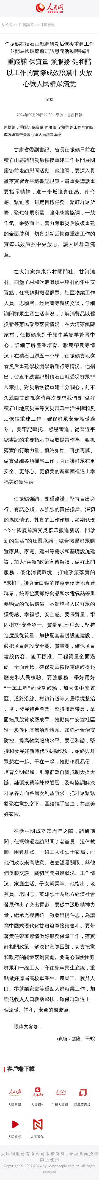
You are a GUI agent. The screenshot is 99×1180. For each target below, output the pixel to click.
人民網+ (37, 1105)
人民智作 (37, 1137)
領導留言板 (82, 1105)
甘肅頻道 (26, 25)
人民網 (6, 25)
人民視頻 (14, 1137)
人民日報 (14, 1105)
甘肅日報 (74, 115)
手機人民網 (59, 1105)
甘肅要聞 (47, 25)
